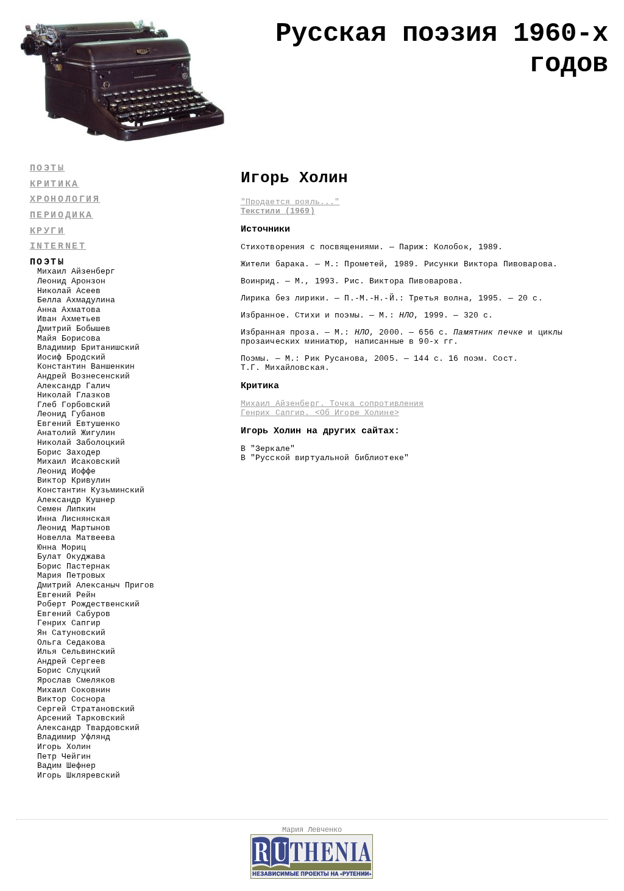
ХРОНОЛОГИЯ (65, 199)
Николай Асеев (69, 291)
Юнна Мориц (61, 547)
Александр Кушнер (76, 500)
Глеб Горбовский (73, 405)
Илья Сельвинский (76, 651)
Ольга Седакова (71, 642)
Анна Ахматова (69, 309)
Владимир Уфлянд (73, 737)
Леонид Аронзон (71, 281)
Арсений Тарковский (81, 718)
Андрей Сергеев (71, 661)
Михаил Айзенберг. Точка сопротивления (332, 403)
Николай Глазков (73, 395)
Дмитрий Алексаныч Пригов (95, 585)
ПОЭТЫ (47, 168)
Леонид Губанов (71, 414)
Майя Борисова (69, 338)
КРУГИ (47, 230)
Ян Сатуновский (71, 632)
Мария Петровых (71, 575)
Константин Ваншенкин (86, 366)
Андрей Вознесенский (83, 376)
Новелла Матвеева (76, 537)
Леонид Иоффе (66, 471)
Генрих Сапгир (69, 623)
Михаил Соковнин (73, 690)
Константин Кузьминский (90, 490)
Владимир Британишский (88, 347)
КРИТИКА (54, 184)
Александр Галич (73, 386)
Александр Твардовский (88, 728)
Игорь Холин (64, 746)
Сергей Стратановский (86, 709)
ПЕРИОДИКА (61, 215)
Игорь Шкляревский (78, 775)
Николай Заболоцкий (81, 442)
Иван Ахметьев (69, 319)
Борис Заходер (69, 452)
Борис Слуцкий (69, 670)
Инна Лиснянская (73, 519)
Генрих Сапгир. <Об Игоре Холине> (320, 412)
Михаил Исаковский (78, 461)
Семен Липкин (66, 509)
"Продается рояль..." (290, 202)
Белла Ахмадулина (76, 300)
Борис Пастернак (73, 566)
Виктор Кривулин (73, 480)
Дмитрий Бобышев (73, 328)
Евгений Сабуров (73, 614)
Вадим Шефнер (66, 765)
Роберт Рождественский (88, 604)
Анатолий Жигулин (76, 433)
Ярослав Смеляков (76, 680)
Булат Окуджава (71, 556)
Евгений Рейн (66, 595)
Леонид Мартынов (73, 528)
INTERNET (58, 246)
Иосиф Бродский (71, 357)
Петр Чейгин (64, 756)
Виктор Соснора (71, 699)
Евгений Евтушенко (78, 423)
